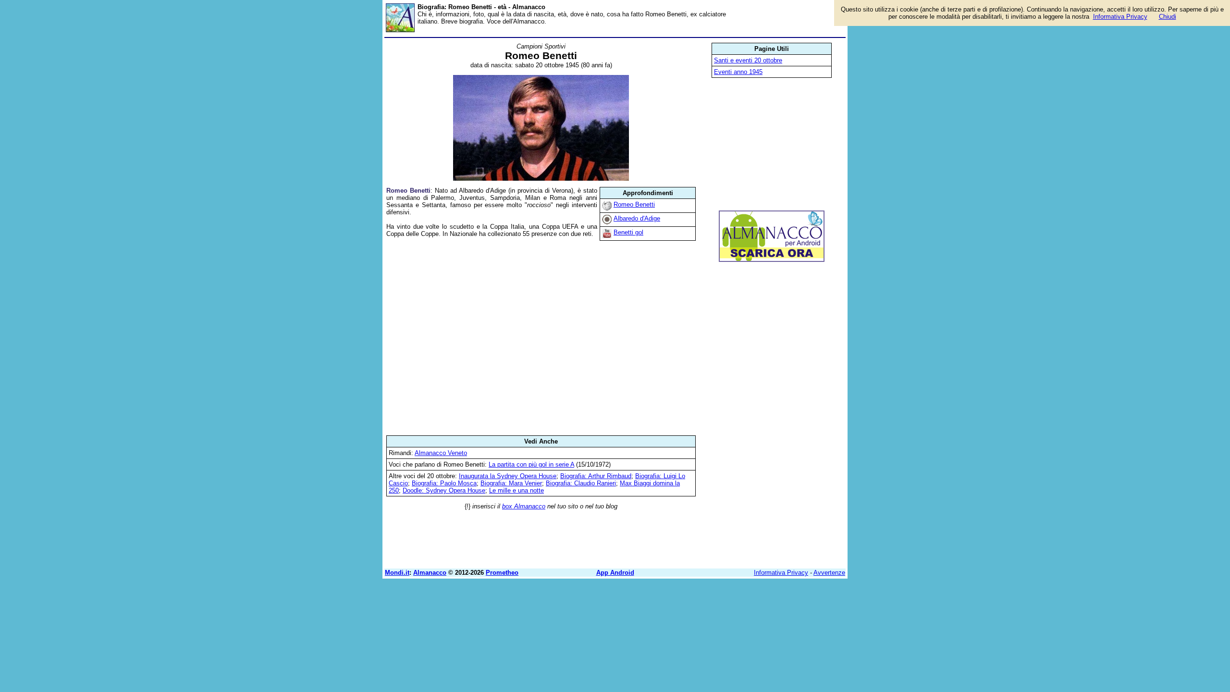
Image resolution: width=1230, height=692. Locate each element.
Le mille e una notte (516, 490)
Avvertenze (829, 572)
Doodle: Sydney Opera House (444, 490)
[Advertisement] (541, 336)
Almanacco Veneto (441, 453)
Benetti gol (628, 232)
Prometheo (502, 572)
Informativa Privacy (781, 572)
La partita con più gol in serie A (531, 464)
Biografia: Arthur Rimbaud (595, 476)
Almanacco (429, 572)
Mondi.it (397, 572)
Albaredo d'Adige (637, 218)
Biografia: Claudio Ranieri (581, 483)
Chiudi (1167, 16)
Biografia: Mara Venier (511, 483)
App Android (615, 572)
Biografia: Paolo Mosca (444, 483)
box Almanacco (523, 506)
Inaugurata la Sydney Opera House (507, 476)
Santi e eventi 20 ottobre (748, 60)
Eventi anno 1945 (738, 71)
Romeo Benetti (634, 204)
